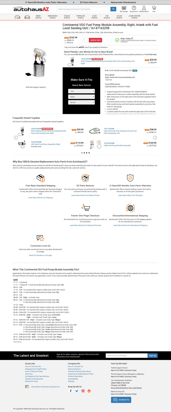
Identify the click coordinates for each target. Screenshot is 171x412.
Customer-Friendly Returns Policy (80, 374)
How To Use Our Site (33, 366)
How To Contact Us (75, 366)
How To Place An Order (34, 371)
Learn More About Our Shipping (40, 198)
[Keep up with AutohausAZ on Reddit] (89, 391)
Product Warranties (75, 376)
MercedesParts (52, 17)
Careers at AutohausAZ (34, 379)
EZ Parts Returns (89, 2)
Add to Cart (95, 40)
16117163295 (109, 129)
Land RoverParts (134, 17)
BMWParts (38, 17)
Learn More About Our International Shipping (130, 225)
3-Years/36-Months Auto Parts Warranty (46, 2)
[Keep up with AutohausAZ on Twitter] (77, 391)
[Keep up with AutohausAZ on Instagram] (83, 391)
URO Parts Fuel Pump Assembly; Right (45, 144)
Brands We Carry (31, 381)
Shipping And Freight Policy (35, 369)
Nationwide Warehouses (123, 2)
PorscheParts (80, 17)
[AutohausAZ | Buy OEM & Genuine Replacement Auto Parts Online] (33, 9)
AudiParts (94, 17)
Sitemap (71, 381)
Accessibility (73, 379)
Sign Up (152, 356)
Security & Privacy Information (79, 371)
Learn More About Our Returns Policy (85, 195)
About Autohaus (74, 369)
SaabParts (119, 17)
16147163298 (86, 59)
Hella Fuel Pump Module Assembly (117, 145)
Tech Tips (28, 374)
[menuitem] (124, 9)
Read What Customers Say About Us (45, 387)
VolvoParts (67, 17)
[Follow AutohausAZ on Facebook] (71, 391)
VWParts (107, 17)
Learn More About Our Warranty (130, 195)
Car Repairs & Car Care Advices (37, 376)
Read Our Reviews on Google (40, 255)
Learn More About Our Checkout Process (85, 225)
